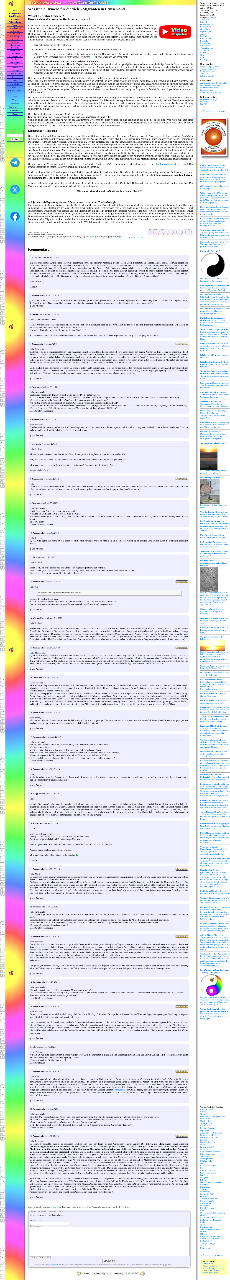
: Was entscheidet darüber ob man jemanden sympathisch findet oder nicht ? (215, 862)
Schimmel (204, 1156)
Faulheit (203, 1140)
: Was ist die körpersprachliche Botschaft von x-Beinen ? (214, 630)
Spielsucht (204, 1225)
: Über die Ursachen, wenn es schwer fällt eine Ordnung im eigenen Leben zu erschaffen (215, 347)
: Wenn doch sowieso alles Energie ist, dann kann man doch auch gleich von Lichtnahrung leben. (215, 815)
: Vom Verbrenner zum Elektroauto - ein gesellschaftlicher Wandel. (214, 244)
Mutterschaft (205, 1248)
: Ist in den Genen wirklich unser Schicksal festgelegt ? (213, 536)
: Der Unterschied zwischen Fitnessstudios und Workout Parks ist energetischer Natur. (214, 210)
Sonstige (15, 70)
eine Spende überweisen (120, 238)
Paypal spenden (139, 238)
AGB (131, 1265)
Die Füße (204, 104)
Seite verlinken (208, 1268)
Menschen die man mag (210, 1236)
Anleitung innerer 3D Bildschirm (214, 83)
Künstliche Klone (207, 1170)
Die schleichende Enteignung (212, 1213)
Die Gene (204, 1175)
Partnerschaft (15, 53)
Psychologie (15, 36)
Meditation (15, 51)
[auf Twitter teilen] (133, 1273)
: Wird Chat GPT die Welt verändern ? (214, 364)
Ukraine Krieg (206, 1121)
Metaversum (205, 1203)
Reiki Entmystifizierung (210, 92)
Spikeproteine (206, 1123)
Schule (203, 1180)
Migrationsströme (207, 1154)
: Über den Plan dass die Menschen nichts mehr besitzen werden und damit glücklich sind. (214, 743)
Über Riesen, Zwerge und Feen (213, 1116)
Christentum (15, 45)
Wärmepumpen (206, 1159)
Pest (202, 1163)
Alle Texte (204, 20)
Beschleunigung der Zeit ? (211, 66)
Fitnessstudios (206, 1119)
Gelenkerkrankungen (209, 99)
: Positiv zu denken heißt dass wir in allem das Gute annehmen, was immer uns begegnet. (214, 1014)
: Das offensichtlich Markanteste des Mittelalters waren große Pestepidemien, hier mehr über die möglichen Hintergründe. (213, 435)
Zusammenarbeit (207, 71)
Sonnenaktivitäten (208, 1166)
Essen (202, 1168)
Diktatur (203, 1234)
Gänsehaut (204, 1215)
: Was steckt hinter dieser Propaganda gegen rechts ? (214, 311)
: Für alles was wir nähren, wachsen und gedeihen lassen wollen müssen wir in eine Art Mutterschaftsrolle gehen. (214, 927)
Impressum (15, 104)
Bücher (15, 77)
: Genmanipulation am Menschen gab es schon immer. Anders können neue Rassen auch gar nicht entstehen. (215, 765)
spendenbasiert (52, 1265)
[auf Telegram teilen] (129, 1273)
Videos (15, 100)
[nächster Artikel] (143, 1276)
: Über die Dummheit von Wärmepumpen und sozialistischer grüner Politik (213, 414)
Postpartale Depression (210, 88)
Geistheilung (15, 31)
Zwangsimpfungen (208, 1243)
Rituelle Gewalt (207, 76)
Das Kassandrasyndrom (210, 85)
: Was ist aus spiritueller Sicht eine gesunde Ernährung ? (212, 611)
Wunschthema (15, 107)
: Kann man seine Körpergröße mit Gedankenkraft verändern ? (214, 385)
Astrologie (15, 59)
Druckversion (90, 236)
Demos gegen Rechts (209, 1135)
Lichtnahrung (206, 1227)
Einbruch (204, 1222)
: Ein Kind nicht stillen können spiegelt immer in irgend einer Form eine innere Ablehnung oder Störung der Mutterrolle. (214, 837)
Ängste (15, 39)
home (15, 10)
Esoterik (15, 25)
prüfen (56, 1207)
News (15, 80)
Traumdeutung (15, 56)
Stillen (203, 1232)
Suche (15, 97)
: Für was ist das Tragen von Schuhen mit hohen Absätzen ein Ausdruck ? (215, 287)
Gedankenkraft (15, 28)
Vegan (203, 1246)
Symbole (15, 48)
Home (86, 1273)
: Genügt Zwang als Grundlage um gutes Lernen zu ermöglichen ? (214, 553)
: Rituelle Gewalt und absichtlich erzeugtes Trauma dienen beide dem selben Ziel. (214, 167)
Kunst (202, 1210)
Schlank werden (15, 91)
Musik (15, 68)
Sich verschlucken (208, 1173)
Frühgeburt (205, 1177)
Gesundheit (15, 34)
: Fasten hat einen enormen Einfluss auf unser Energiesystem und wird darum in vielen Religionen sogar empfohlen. (213, 178)
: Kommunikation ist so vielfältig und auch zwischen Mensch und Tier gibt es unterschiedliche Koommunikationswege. (215, 684)
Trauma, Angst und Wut (210, 69)
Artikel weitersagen (210, 1266)
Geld (15, 65)
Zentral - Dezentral (208, 1128)
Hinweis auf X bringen (211, 1270)
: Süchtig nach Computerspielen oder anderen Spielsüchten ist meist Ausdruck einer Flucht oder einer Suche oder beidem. (214, 803)
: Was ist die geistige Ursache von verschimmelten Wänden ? (215, 403)
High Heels (205, 1130)
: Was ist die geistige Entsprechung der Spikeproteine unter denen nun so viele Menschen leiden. (214, 233)
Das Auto (204, 102)
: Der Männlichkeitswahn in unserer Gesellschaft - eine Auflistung (214, 719)
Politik (203, 1145)
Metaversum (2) (207, 1201)
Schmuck (204, 73)
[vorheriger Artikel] (78, 1276)
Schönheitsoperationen (210, 1229)
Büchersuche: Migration (211, 1255)
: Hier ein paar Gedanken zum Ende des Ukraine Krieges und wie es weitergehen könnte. (214, 222)
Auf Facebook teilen (210, 1272)
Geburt (203, 1114)
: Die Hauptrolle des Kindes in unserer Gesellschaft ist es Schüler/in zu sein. (213, 321)
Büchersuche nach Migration (213, 111)
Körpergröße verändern (210, 1152)
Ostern (203, 1196)
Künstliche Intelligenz (209, 1239)
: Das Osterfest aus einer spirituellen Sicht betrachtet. (214, 674)
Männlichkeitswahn (208, 1208)
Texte (108, 1273)
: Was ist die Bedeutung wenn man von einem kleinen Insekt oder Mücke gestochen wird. (214, 424)
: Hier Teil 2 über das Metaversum (213, 695)
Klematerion (120, 1089)
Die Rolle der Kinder (209, 1137)
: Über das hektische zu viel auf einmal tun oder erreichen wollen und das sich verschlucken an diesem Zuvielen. (215, 526)
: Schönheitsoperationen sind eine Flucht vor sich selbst (214, 826)
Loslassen (15, 42)
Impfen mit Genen (207, 1217)
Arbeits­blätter (15, 73)
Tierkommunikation (208, 1199)
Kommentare (15, 110)
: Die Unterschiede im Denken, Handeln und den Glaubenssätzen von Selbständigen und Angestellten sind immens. (214, 299)
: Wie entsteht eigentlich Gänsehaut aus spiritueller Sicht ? (213, 753)
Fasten (203, 1112)
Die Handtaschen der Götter (212, 1182)
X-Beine (203, 1189)
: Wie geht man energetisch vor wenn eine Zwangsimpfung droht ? (214, 900)
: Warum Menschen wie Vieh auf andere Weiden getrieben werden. (214, 394)
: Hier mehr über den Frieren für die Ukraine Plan (214, 667)
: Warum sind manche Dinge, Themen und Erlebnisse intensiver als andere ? (214, 374)
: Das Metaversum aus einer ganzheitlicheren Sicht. (213, 701)
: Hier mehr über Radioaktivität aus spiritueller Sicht (215, 892)
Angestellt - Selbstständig (211, 1133)
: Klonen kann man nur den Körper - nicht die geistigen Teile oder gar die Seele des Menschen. (214, 514)
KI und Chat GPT (207, 1147)
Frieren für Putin (207, 1194)
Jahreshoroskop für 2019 (166, 164)
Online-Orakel (15, 87)
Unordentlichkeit (207, 1142)
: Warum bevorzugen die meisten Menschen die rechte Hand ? (215, 777)
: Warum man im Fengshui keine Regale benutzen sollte (214, 620)
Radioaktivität (206, 1241)
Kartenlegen (15, 62)
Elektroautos (205, 1126)
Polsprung (204, 1192)
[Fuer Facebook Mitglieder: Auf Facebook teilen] (136, 1273)
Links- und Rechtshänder (211, 1220)
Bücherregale (206, 1187)
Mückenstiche (206, 1161)
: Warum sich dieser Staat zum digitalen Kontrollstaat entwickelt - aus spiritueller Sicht (213, 850)
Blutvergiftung (206, 90)
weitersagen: (120, 1273)
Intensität (204, 1149)
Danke (15, 114)
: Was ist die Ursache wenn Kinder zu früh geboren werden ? (214, 544)
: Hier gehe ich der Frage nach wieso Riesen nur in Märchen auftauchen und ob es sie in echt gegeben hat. (214, 198)
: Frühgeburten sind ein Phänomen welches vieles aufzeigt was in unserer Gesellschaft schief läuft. (214, 709)
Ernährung (204, 1185)
